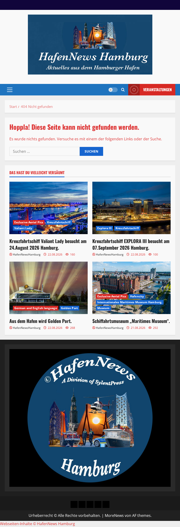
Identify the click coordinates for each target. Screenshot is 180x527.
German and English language (35, 308)
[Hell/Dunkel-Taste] (113, 89)
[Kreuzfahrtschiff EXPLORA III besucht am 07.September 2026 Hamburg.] (131, 208)
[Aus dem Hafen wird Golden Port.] (48, 288)
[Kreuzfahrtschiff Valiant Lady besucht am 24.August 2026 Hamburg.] (48, 208)
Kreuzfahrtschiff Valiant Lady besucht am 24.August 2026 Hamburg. (47, 244)
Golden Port (69, 308)
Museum (103, 308)
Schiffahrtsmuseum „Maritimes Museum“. (131, 320)
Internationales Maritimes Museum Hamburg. (129, 302)
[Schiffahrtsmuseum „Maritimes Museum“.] (131, 288)
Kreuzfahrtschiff (59, 222)
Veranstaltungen (157, 89)
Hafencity (137, 296)
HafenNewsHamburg (27, 254)
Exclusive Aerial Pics (28, 222)
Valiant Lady (23, 228)
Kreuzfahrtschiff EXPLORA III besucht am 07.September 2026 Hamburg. (130, 244)
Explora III (104, 228)
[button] (10, 90)
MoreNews (114, 515)
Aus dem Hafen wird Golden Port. (40, 320)
